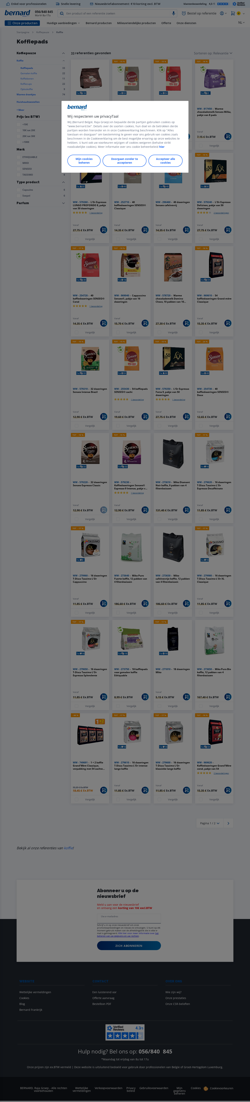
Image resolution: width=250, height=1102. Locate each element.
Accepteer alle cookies (165, 160)
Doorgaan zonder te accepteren (124, 160)
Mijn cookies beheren (84, 160)
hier (161, 147)
